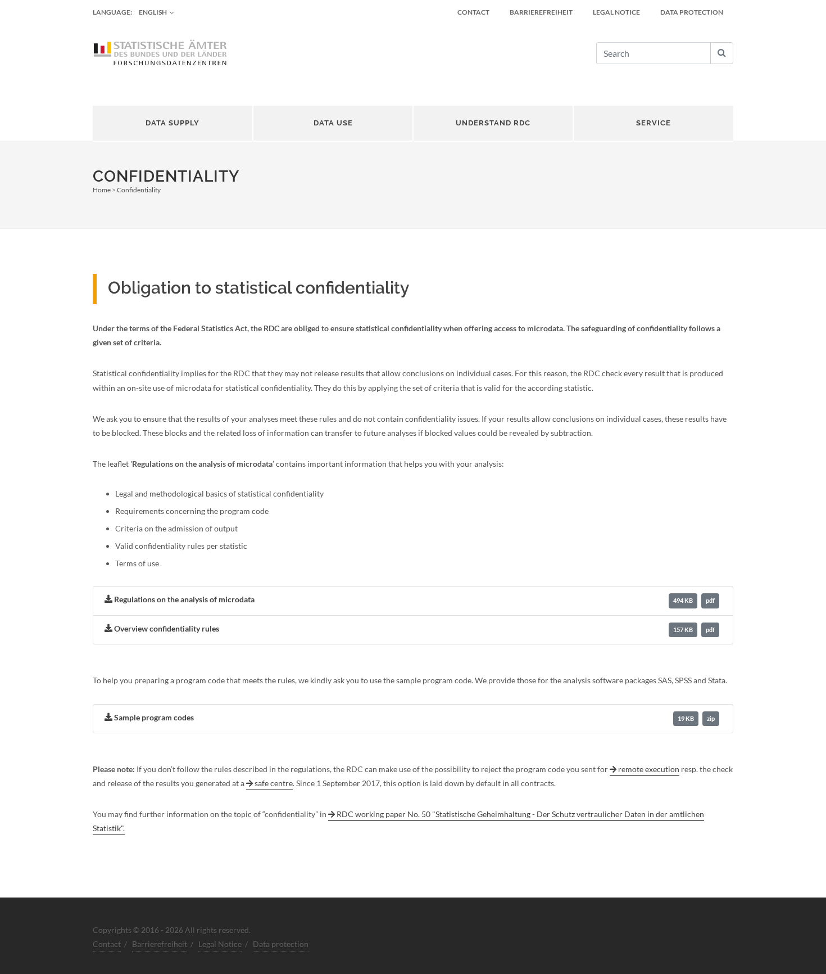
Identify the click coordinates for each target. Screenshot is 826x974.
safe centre (274, 783)
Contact (473, 12)
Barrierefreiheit (541, 12)
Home (102, 190)
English (153, 12)
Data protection (691, 12)
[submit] (721, 53)
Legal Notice (616, 12)
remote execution (648, 769)
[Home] (160, 53)
